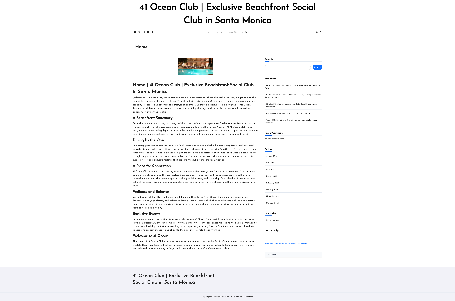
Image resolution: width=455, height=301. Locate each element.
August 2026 (272, 156)
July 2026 (270, 163)
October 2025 (272, 203)
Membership (232, 32)
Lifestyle (244, 32)
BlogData (235, 297)
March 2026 (271, 176)
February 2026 (272, 183)
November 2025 (273, 196)
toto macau (302, 244)
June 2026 (270, 169)
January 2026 (272, 190)
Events (219, 32)
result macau (290, 244)
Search (269, 59)
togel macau (279, 244)
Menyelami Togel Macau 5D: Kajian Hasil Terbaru (288, 113)
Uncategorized (273, 220)
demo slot (269, 244)
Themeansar (247, 297)
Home (209, 32)
